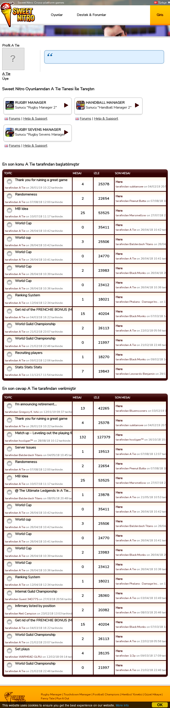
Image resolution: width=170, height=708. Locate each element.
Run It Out (62, 698)
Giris (160, 14)
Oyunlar (57, 14)
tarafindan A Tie (15, 188)
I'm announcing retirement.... (36, 404)
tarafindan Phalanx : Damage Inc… (137, 302)
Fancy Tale (47, 698)
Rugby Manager (51, 694)
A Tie (6, 73)
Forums (14, 118)
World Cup (23, 223)
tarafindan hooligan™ (19, 441)
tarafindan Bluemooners (131, 411)
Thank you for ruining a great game (41, 179)
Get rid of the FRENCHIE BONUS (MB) (43, 309)
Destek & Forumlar (91, 14)
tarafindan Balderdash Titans (134, 244)
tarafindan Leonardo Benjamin (135, 374)
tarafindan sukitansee (129, 187)
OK (160, 704)
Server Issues (25, 447)
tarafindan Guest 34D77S (21, 599)
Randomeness (26, 194)
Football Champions (106, 694)
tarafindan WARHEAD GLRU (23, 657)
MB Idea (21, 208)
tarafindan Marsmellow (131, 215)
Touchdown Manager (77, 694)
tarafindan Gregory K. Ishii (22, 412)
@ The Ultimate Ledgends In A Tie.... (43, 490)
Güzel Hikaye (152, 694)
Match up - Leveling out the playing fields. (43, 433)
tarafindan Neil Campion (20, 614)
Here (119, 181)
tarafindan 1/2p (126, 656)
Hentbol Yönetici (132, 694)
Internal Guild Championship (36, 591)
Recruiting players (28, 352)
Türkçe (162, 3)
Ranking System (27, 295)
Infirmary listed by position (35, 605)
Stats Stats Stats (28, 367)
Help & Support (35, 118)
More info (122, 705)
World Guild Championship (35, 324)
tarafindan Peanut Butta (131, 201)
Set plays (22, 649)
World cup (23, 237)
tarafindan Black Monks (131, 273)
